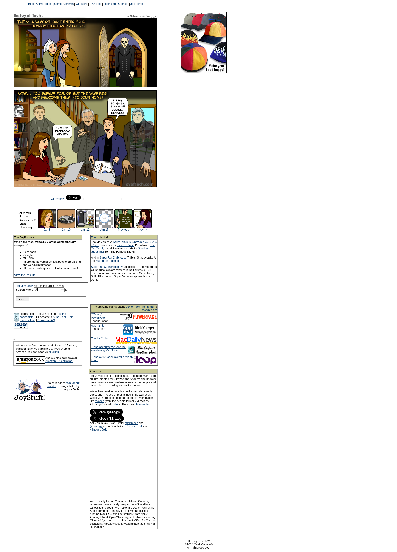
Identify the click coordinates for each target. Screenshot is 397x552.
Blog (31, 4)
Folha (115, 404)
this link (54, 352)
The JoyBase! (24, 285)
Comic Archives (64, 4)
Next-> (142, 229)
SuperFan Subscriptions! (106, 266)
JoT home (136, 4)
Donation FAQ (46, 320)
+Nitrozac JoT (133, 426)
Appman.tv (97, 325)
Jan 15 (104, 229)
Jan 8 (47, 229)
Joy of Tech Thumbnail (140, 306)
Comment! (57, 198)
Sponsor (123, 4)
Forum (95, 237)
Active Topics (44, 4)
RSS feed (96, 4)
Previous (123, 229)
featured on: (149, 310)
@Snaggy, (96, 426)
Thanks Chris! (99, 338)
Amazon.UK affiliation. (59, 361)
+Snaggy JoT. (98, 429)
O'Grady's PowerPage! (98, 316)
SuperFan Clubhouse (113, 257)
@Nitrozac (131, 423)
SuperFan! (59, 317)
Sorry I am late (122, 242)
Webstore (82, 4)
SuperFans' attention (108, 260)
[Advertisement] (130, 293)
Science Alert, (125, 245)
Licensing (110, 4)
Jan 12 (85, 229)
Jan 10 (66, 229)
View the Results (24, 275)
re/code (99, 401)
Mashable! (142, 404)
